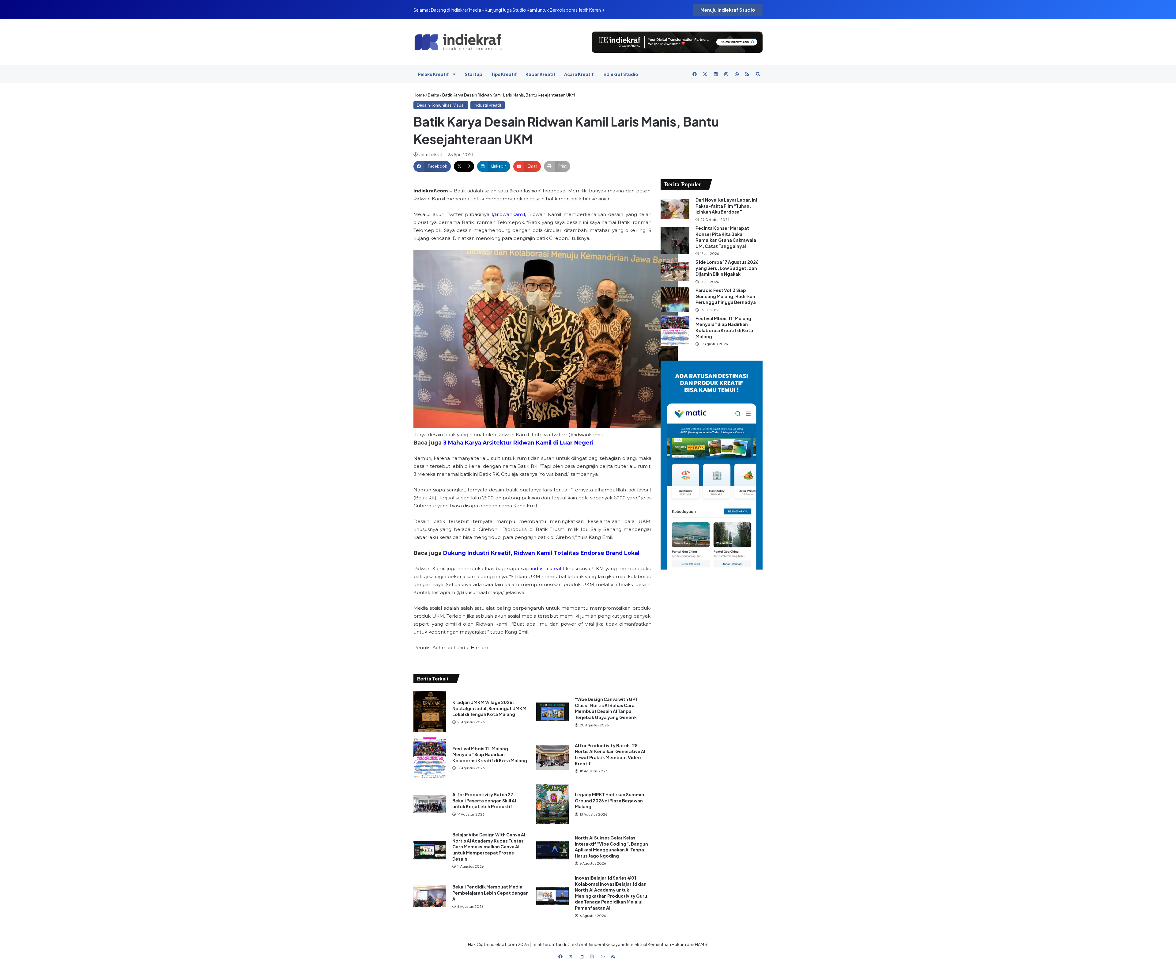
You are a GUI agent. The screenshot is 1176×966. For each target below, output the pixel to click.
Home (419, 95)
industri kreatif (547, 568)
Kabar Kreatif (541, 74)
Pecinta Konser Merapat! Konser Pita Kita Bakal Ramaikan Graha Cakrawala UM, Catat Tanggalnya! (725, 237)
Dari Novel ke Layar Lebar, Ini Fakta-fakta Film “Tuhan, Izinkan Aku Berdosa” (726, 205)
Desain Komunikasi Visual (441, 105)
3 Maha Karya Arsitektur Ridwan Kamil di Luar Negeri (518, 442)
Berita (433, 95)
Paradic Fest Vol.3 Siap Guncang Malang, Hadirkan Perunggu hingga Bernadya (725, 296)
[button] (432, 166)
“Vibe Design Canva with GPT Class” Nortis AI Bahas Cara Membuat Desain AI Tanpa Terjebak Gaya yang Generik (606, 708)
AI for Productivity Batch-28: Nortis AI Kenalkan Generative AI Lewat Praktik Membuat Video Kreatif (610, 754)
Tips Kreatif (504, 74)
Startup (473, 74)
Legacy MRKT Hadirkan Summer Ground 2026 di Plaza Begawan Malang (610, 800)
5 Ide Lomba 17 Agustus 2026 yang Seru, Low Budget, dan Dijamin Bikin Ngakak (727, 268)
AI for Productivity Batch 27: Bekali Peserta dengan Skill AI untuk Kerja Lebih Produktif (484, 800)
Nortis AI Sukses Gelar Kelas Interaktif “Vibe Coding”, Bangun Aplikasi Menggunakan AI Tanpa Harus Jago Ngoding (611, 846)
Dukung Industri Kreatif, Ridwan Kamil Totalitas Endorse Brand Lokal (541, 553)
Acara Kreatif (579, 74)
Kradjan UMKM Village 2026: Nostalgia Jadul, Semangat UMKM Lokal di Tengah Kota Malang (489, 708)
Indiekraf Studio (620, 74)
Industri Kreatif (487, 105)
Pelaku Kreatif (433, 74)
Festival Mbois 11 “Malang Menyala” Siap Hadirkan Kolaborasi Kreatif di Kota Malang (489, 754)
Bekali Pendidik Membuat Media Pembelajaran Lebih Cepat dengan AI (490, 892)
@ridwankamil (508, 214)
